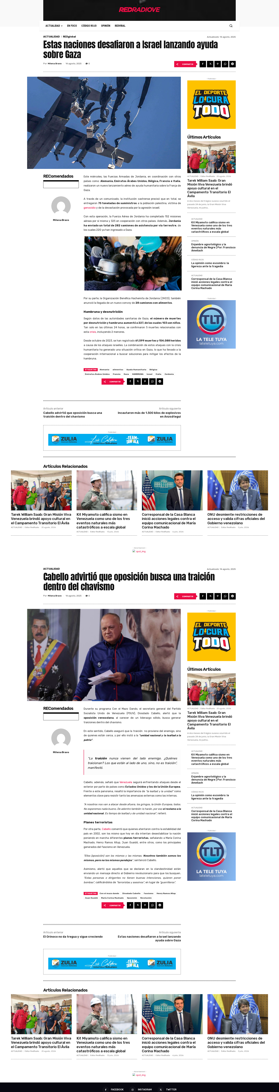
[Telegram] (232, 64)
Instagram (145, 1089)
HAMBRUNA (137, 374)
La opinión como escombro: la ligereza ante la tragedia (210, 265)
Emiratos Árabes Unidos (97, 374)
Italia (158, 374)
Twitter (171, 1089)
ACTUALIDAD (51, 37)
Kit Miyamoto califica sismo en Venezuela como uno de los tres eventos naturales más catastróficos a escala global (211, 227)
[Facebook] (203, 64)
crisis (93, 331)
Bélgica (153, 369)
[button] (231, 26)
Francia (116, 374)
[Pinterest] (217, 64)
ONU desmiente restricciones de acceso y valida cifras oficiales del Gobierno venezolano (236, 518)
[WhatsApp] (225, 64)
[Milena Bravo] (61, 206)
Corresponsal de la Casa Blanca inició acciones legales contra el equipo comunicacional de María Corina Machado (211, 283)
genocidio (90, 207)
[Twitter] (210, 64)
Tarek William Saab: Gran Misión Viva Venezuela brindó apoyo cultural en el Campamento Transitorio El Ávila (209, 188)
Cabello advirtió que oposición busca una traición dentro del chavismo (72, 414)
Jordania (169, 374)
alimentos (118, 369)
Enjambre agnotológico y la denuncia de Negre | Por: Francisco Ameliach (213, 247)
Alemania (104, 369)
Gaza (126, 374)
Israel (149, 374)
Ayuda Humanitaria (136, 369)
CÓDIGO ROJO (197, 260)
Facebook (117, 1089)
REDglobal (69, 37)
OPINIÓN (195, 241)
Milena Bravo (55, 63)
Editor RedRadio (208, 176)
